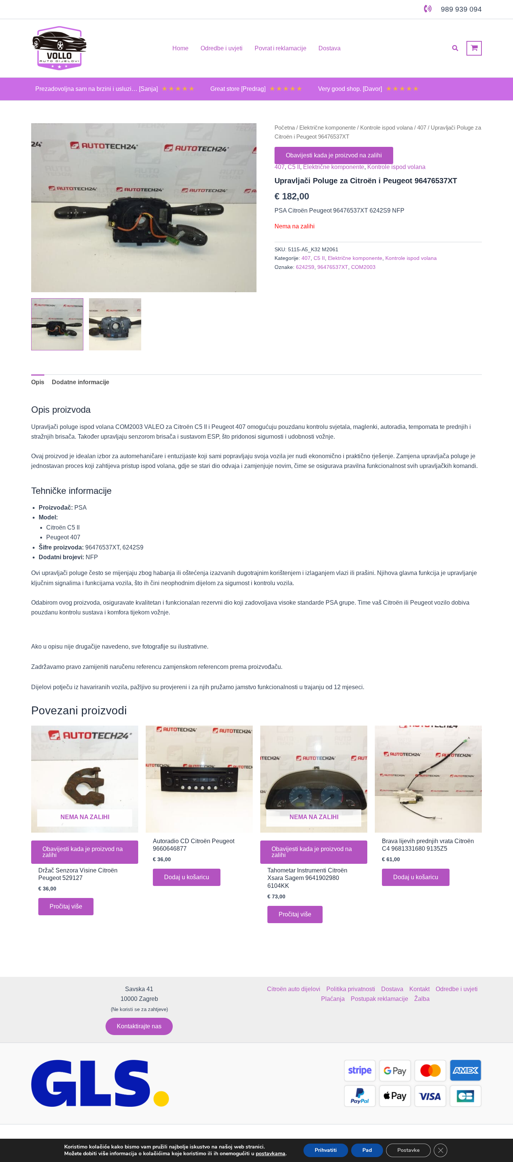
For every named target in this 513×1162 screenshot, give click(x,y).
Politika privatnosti (350, 989)
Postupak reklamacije (379, 999)
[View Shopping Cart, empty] (474, 48)
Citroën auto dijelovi (293, 989)
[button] (455, 48)
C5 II (294, 167)
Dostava (392, 989)
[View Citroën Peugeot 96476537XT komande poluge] (57, 324)
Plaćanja (333, 999)
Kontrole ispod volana (386, 128)
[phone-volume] (427, 8)
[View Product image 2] (115, 324)
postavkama (270, 1153)
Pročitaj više (66, 906)
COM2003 (363, 267)
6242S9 (305, 267)
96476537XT (332, 267)
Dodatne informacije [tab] (80, 382)
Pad (367, 1150)
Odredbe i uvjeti (457, 989)
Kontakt (419, 989)
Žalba (422, 999)
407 (421, 128)
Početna (285, 128)
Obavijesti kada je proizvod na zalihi (334, 155)
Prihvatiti (326, 1150)
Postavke (408, 1150)
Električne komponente (327, 128)
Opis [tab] (37, 382)
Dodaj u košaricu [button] (186, 877)
